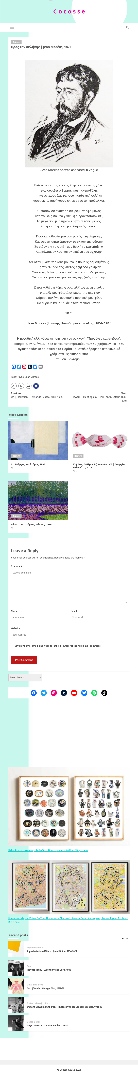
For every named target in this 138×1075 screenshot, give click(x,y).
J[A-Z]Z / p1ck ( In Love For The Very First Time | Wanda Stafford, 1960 (64, 1025)
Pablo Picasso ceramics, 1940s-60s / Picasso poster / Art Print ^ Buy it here (48, 850)
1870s (20, 377)
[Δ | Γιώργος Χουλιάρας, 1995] (38, 440)
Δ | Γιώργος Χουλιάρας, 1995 (28, 464)
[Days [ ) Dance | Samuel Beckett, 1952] (16, 1005)
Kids (47, 984)
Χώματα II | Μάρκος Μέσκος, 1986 (31, 524)
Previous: (37, 395)
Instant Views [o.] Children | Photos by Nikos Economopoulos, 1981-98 (64, 988)
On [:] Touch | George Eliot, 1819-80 (45, 969)
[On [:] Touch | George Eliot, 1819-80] (16, 968)
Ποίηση (16, 42)
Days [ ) (37, 1003)
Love (40, 966)
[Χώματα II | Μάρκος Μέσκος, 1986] (38, 500)
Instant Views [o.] (35, 984)
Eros (35, 966)
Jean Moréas (32, 377)
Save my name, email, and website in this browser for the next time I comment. (57, 645)
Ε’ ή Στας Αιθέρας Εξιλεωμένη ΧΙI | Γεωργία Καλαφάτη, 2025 (99, 466)
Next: (99, 397)
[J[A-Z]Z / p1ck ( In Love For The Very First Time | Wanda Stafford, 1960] (16, 1023)
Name (14, 611)
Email (74, 611)
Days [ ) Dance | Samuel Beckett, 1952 (47, 1006)
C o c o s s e (69, 11)
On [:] (29, 966)
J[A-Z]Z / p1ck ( (34, 1022)
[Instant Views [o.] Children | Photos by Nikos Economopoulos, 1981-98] (16, 986)
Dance (30, 1003)
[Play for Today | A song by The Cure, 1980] (16, 949)
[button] (11, 27)
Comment (17, 566)
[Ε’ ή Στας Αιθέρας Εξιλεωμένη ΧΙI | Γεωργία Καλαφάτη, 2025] (100, 440)
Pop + (29, 947)
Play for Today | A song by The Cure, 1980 (49, 951)
